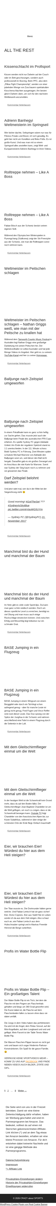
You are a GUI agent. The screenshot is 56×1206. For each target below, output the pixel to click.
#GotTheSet (33, 501)
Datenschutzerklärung (17, 1160)
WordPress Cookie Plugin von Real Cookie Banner (24, 1204)
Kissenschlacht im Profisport (27, 66)
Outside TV (36, 813)
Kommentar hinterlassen (18, 105)
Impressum (12, 1164)
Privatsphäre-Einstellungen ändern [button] (24, 1179)
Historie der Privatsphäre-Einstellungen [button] (27, 1182)
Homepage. (41, 355)
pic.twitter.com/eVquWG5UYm (25, 509)
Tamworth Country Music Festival (34, 339)
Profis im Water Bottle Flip (25, 951)
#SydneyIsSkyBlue (18, 505)
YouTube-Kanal (11, 355)
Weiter (22, 1090)
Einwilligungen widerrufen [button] (19, 1186)
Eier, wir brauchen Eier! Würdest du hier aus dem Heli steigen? (24, 850)
